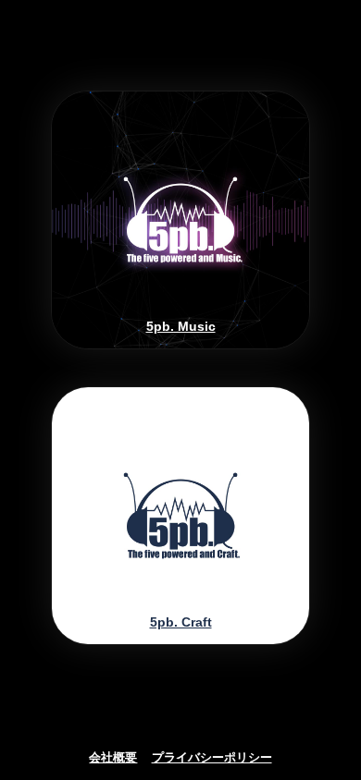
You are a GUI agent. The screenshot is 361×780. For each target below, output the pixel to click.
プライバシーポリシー (212, 757)
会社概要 (113, 757)
